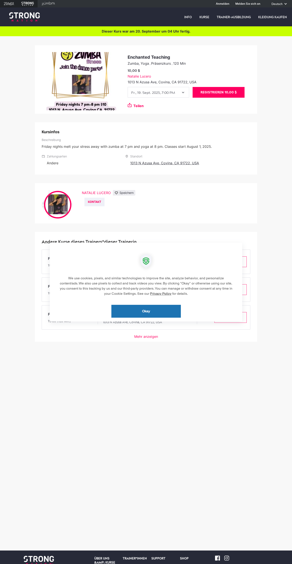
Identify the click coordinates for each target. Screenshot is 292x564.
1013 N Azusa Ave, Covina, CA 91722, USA (164, 163)
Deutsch (277, 4)
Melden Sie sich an (247, 4)
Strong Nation (28, 3)
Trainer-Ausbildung (234, 17)
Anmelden (222, 4)
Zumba (9, 3)
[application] (146, 282)
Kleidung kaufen (272, 17)
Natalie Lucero (139, 76)
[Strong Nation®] (24, 17)
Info (188, 17)
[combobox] (158, 92)
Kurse (204, 17)
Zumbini (48, 3)
